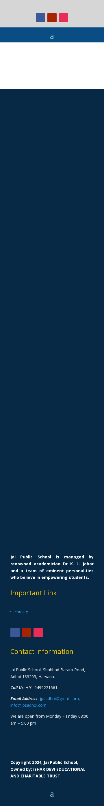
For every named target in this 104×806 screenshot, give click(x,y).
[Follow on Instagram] (63, 17)
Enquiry (21, 611)
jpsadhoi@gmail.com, (60, 698)
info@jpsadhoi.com (28, 705)
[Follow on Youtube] (52, 17)
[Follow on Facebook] (40, 17)
